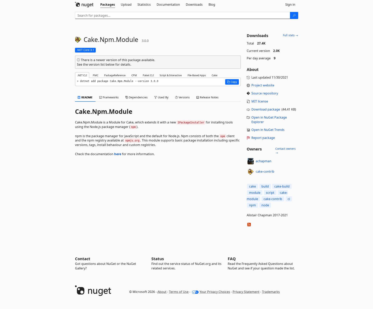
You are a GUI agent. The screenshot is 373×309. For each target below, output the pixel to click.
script (270, 192)
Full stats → (290, 35)
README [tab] (87, 97)
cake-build (282, 186)
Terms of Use (179, 292)
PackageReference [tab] (115, 75)
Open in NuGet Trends (267, 130)
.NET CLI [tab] (82, 75)
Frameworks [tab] (110, 97)
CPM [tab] (134, 75)
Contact (82, 258)
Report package (263, 138)
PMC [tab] (95, 75)
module (254, 192)
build (265, 186)
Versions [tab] (184, 97)
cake (252, 186)
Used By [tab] (162, 97)
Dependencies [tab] (138, 97)
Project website (262, 85)
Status (157, 258)
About (161, 292)
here (117, 154)
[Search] (294, 15)
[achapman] (250, 161)
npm (252, 205)
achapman (263, 161)
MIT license (259, 101)
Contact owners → (285, 150)
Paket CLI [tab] (148, 75)
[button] (232, 82)
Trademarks (271, 292)
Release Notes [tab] (209, 97)
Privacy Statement (246, 292)
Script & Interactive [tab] (171, 75)
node (265, 205)
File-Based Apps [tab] (197, 75)
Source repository (264, 93)
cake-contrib (265, 171)
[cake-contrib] (250, 171)
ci (289, 199)
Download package (265, 109)
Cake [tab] (214, 75)
